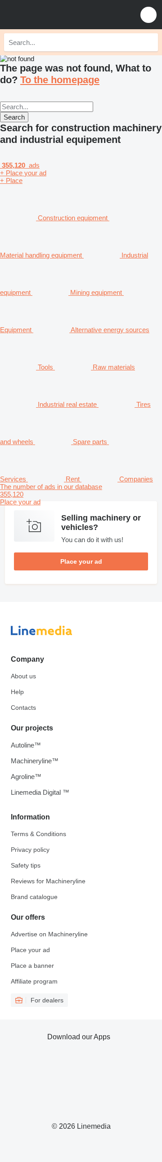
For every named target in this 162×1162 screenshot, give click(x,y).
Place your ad (81, 561)
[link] (81, 494)
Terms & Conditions (38, 833)
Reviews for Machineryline (48, 881)
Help (17, 691)
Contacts (23, 707)
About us (23, 676)
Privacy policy (30, 849)
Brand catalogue (34, 896)
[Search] (149, 42)
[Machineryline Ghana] (62, 14)
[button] (148, 14)
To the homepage (59, 79)
